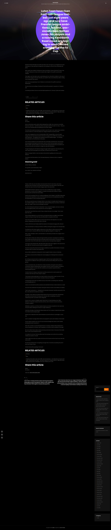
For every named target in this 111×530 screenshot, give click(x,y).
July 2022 (98, 505)
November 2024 (99, 482)
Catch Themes (62, 527)
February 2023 (99, 492)
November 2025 (99, 460)
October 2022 (99, 500)
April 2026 (98, 450)
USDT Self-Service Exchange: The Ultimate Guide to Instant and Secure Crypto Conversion (102, 405)
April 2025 (98, 473)
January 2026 (99, 456)
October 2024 (99, 484)
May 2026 (98, 448)
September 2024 (100, 486)
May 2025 (98, 471)
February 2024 (99, 488)
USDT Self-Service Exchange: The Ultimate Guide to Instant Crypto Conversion (102, 410)
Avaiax (55, 2)
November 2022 (99, 498)
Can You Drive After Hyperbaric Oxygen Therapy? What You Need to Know (102, 400)
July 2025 (98, 467)
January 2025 (99, 479)
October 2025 (99, 462)
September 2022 (100, 502)
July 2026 (98, 444)
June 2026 (98, 446)
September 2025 (100, 463)
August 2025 (99, 465)
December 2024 (100, 481)
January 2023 (99, 494)
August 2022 (99, 503)
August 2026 (99, 442)
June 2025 (98, 469)
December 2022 (99, 496)
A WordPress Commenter (100, 430)
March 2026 (99, 452)
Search (97, 387)
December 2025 (99, 458)
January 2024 (99, 490)
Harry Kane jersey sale (35, 372)
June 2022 (98, 507)
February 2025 (99, 477)
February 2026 (99, 454)
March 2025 (99, 475)
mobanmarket (58, 53)
